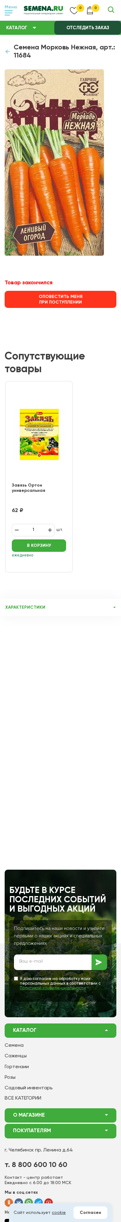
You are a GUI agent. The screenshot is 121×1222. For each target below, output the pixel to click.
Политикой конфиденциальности (53, 988)
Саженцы (16, 1056)
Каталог (16, 27)
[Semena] (43, 10)
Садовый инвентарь (29, 1088)
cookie (59, 1213)
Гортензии (17, 1066)
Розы (10, 1077)
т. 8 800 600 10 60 (36, 1165)
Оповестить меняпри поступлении (61, 299)
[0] (74, 10)
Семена (14, 1045)
